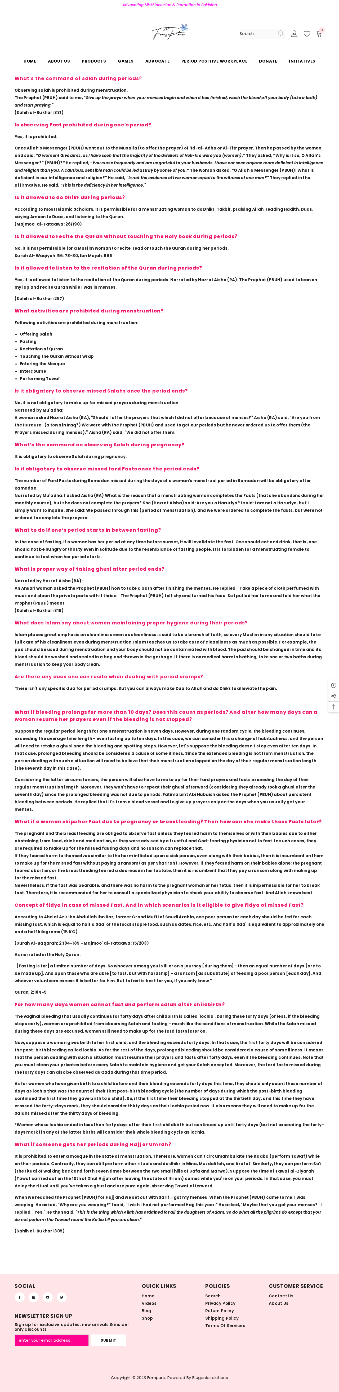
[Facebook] (20, 1297)
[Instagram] (34, 1297)
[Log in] (294, 34)
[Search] (262, 33)
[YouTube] (48, 1297)
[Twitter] (62, 1297)
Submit (109, 1340)
